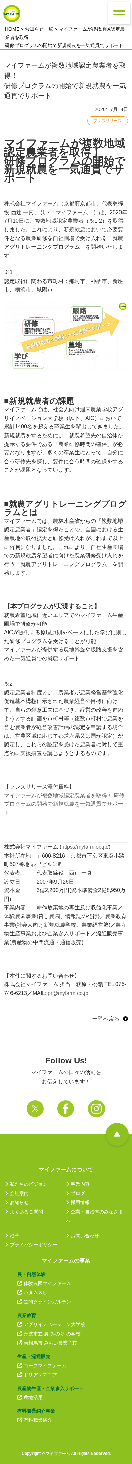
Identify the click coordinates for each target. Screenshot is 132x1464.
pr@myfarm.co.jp (68, 993)
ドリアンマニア (40, 1374)
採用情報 (80, 1202)
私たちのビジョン (29, 1184)
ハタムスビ (35, 1292)
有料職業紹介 (38, 1420)
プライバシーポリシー (33, 1244)
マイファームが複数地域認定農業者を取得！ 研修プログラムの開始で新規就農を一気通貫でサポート (64, 804)
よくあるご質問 (26, 1211)
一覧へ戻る (105, 1019)
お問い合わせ (85, 1235)
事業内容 (80, 1184)
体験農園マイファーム (47, 1283)
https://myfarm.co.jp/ (85, 847)
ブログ (78, 1193)
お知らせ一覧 (39, 29)
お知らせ (19, 1202)
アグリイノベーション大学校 (54, 1324)
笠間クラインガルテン (47, 1301)
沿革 (14, 1235)
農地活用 (33, 1397)
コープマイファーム (45, 1365)
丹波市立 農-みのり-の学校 (52, 1333)
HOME (12, 29)
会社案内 (19, 1193)
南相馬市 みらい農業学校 (50, 1343)
